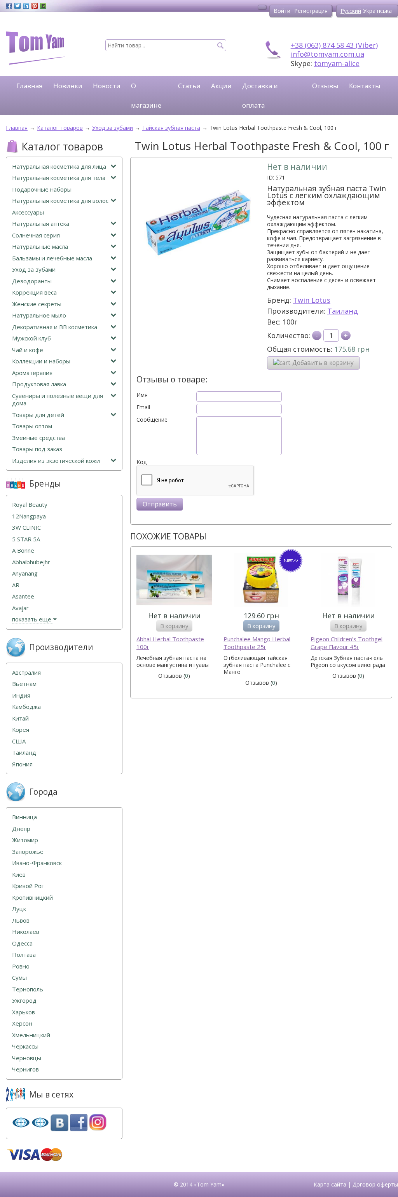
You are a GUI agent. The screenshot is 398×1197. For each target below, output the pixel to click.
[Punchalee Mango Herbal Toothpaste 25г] (261, 581)
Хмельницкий (31, 1035)
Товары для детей (38, 415)
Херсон (22, 1023)
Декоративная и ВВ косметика (54, 327)
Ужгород (24, 1000)
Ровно (21, 966)
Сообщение (152, 419)
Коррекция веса (34, 292)
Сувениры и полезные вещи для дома (57, 399)
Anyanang (25, 573)
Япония (22, 764)
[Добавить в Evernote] (43, 6)
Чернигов (25, 1069)
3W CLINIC (26, 527)
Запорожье (28, 851)
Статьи (189, 85)
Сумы (19, 977)
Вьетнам (24, 683)
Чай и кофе (27, 350)
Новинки (67, 85)
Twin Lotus (311, 300)
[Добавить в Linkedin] (26, 6)
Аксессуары (28, 212)
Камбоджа (26, 706)
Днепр (21, 828)
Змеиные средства (38, 437)
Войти (282, 10)
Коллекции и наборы (41, 361)
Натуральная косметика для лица (59, 166)
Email (143, 407)
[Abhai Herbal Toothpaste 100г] (174, 581)
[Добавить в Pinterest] (34, 6)
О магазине (146, 95)
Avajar (20, 608)
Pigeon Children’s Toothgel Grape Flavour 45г (346, 643)
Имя (142, 394)
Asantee (23, 596)
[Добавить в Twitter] (17, 6)
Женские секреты (36, 304)
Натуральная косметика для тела (58, 177)
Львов (21, 920)
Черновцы (26, 1058)
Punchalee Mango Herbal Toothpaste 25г (256, 643)
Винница (24, 817)
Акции (221, 85)
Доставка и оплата (260, 95)
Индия (21, 695)
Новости (106, 85)
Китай (20, 718)
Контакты (365, 85)
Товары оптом (32, 426)
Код (141, 462)
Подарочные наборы (42, 189)
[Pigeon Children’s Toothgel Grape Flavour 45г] (348, 581)
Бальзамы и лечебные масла (52, 258)
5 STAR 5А (26, 539)
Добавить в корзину (323, 363)
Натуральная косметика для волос (60, 200)
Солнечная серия (36, 235)
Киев (19, 874)
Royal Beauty (29, 504)
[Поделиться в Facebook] (9, 6)
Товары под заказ (37, 449)
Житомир (25, 840)
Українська (377, 10)
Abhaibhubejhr (31, 562)
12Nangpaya (29, 516)
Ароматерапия (32, 373)
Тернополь (27, 989)
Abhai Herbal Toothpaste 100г (170, 643)
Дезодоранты (32, 281)
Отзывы (325, 85)
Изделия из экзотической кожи (56, 460)
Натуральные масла (40, 246)
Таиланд (342, 311)
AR (15, 585)
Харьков (23, 1012)
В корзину (174, 626)
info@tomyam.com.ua (327, 54)
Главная (29, 85)
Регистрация (311, 10)
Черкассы (25, 1046)
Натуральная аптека (40, 223)
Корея (20, 729)
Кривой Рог (28, 886)
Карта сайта (330, 1184)
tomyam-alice (337, 63)
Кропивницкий (32, 897)
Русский (350, 10)
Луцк (19, 909)
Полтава (24, 954)
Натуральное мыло (39, 315)
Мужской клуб (31, 338)
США (19, 741)
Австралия (26, 672)
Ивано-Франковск (37, 863)
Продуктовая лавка (39, 384)
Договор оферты (375, 1184)
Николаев (25, 931)
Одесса (22, 943)
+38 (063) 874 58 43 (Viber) (334, 45)
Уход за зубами (34, 269)
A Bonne (23, 550)
